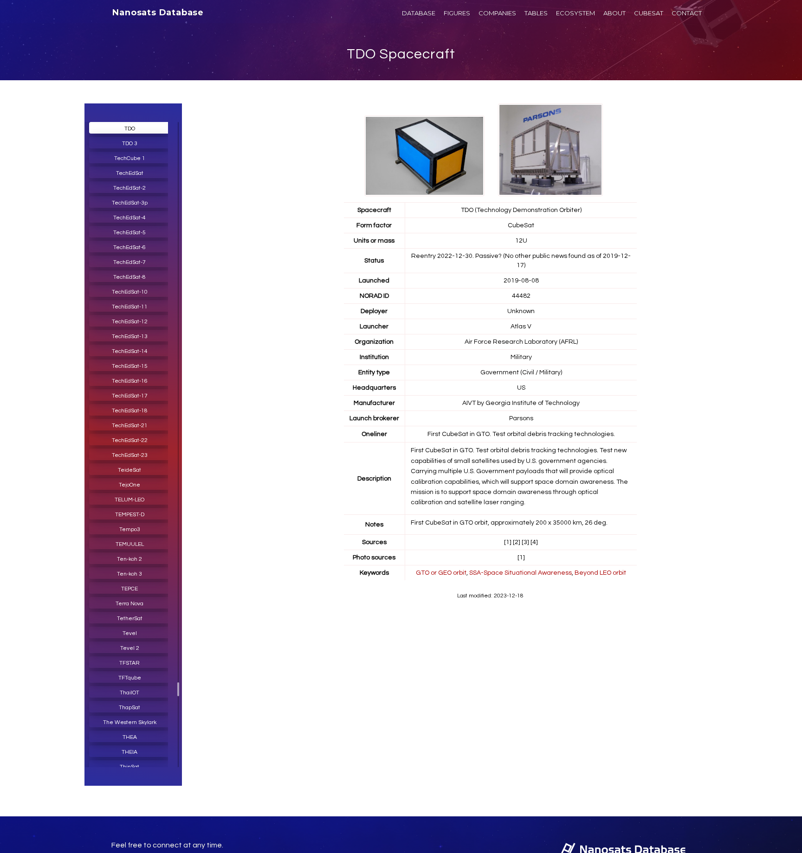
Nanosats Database (158, 12)
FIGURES (457, 13)
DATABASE (418, 13)
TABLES (536, 13)
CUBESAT (648, 13)
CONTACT (687, 13)
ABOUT (614, 13)
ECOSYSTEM (575, 13)
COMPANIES (497, 13)
